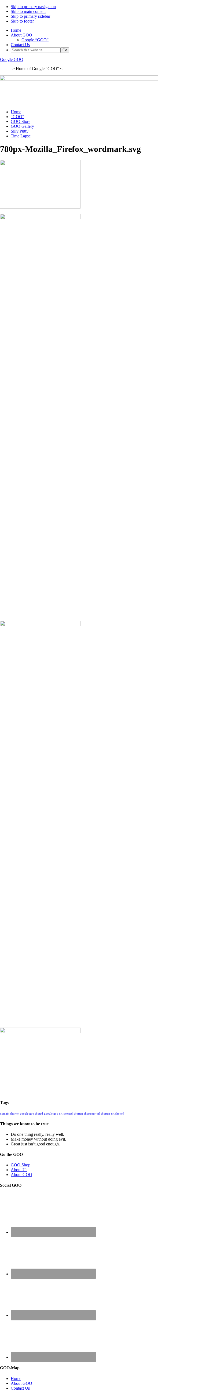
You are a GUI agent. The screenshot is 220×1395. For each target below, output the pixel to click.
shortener (90, 1113)
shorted (68, 1113)
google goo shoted (31, 1113)
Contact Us (20, 44)
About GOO (21, 35)
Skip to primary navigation (33, 6)
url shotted (117, 1113)
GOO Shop (20, 1165)
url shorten (103, 1113)
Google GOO (11, 59)
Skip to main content (28, 11)
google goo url (53, 1113)
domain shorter (9, 1113)
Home (16, 30)
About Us (19, 1169)
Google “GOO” (35, 40)
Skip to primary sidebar (30, 16)
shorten (78, 1113)
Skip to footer (22, 21)
